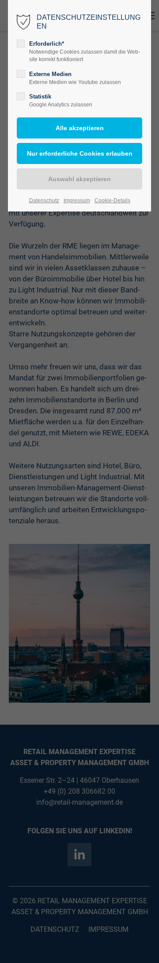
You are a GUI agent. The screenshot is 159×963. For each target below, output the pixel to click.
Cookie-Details (112, 200)
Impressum (77, 200)
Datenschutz (44, 200)
